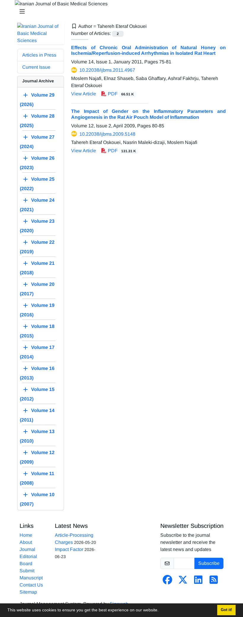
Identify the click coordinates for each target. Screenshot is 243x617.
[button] (161, 611)
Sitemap (28, 591)
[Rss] (214, 581)
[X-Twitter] (183, 581)
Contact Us (31, 584)
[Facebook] (167, 581)
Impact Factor (69, 549)
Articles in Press (39, 54)
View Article (83, 93)
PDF (120, 93)
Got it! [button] (226, 610)
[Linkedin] (198, 581)
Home (26, 535)
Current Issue (36, 67)
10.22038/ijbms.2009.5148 (107, 134)
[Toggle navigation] (120, 11)
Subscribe (209, 563)
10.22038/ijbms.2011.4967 (107, 70)
